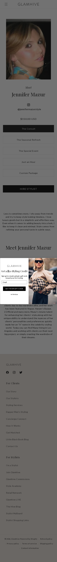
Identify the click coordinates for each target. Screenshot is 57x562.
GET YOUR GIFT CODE (14, 289)
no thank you (14, 294)
